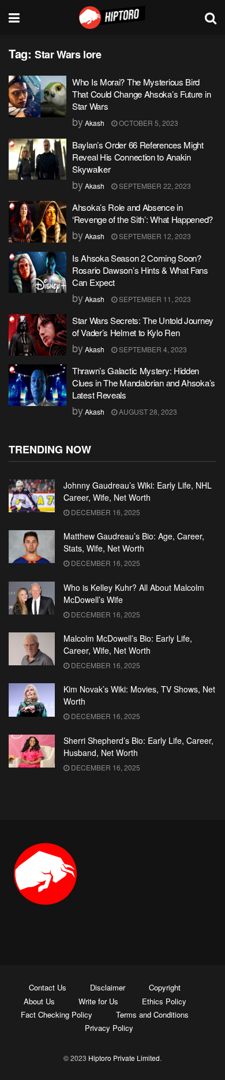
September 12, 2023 (154, 236)
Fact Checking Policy (56, 1014)
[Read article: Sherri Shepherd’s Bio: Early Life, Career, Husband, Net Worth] (32, 751)
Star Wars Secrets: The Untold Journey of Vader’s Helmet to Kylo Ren (142, 326)
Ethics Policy (164, 1001)
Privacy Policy (109, 1027)
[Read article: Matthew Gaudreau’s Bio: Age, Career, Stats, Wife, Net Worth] (32, 546)
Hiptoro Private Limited (124, 1058)
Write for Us (98, 1001)
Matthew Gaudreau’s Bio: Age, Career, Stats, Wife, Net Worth (133, 542)
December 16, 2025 (104, 512)
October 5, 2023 (147, 123)
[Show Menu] (14, 17)
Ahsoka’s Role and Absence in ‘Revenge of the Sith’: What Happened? (142, 213)
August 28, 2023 (147, 411)
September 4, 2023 (152, 349)
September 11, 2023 (154, 299)
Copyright (165, 987)
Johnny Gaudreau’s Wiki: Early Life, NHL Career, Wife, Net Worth (137, 491)
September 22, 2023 (154, 186)
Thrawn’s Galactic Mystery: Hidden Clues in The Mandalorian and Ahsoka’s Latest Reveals (143, 382)
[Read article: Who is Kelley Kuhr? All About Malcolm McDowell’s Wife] (32, 598)
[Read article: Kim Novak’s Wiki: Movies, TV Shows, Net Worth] (32, 699)
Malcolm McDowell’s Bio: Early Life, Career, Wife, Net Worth (127, 644)
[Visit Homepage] (112, 17)
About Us (39, 1001)
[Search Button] (210, 17)
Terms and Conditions (152, 1014)
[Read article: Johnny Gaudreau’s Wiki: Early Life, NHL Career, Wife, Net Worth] (32, 495)
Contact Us (47, 987)
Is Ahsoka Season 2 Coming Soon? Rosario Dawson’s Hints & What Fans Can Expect (140, 270)
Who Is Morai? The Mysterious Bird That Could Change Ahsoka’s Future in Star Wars (141, 94)
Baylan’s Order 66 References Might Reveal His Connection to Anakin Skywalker (138, 157)
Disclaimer (107, 987)
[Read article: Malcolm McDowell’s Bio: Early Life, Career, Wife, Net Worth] (32, 648)
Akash (94, 123)
